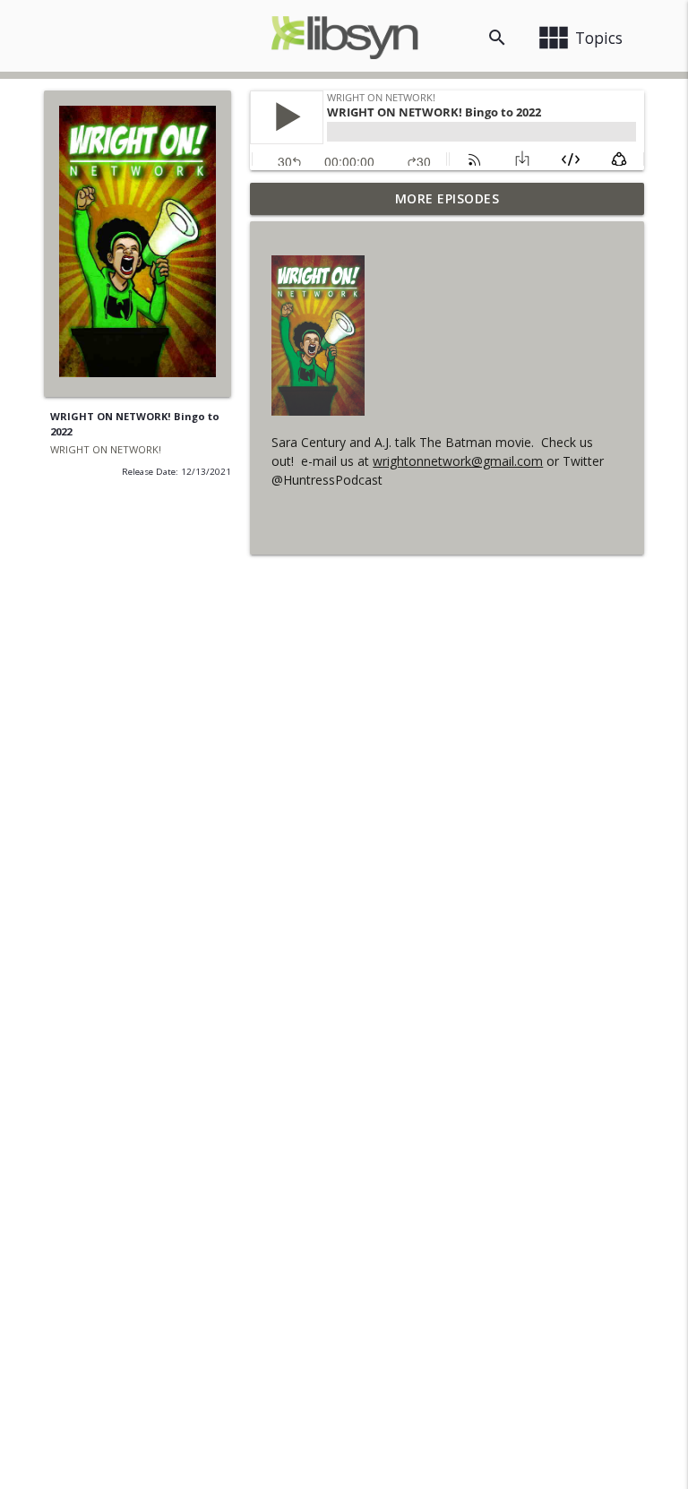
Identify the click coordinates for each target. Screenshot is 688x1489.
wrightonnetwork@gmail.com (458, 460)
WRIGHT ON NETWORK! (105, 449)
